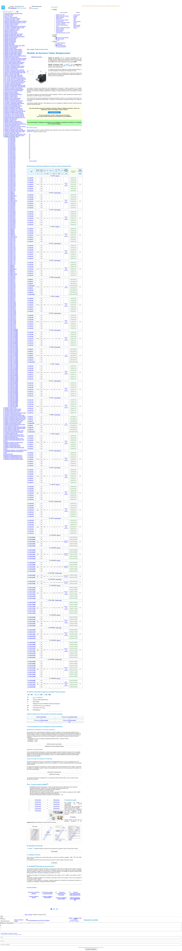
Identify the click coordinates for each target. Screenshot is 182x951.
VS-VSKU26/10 (11, 150)
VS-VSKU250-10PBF (13, 394)
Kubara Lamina (76, 26)
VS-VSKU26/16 (11, 154)
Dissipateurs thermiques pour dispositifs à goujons (13, 452)
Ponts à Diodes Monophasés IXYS (13, 104)
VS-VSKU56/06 (11, 212)
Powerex (75, 27)
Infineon (75, 17)
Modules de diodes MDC (10, 41)
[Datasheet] (80, 184)
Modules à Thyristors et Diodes (62, 16)
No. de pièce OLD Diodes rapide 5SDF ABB (15, 81)
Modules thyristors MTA (10, 40)
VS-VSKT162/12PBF (13, 344)
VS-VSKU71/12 (11, 252)
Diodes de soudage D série (11, 31)
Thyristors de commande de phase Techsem (14, 66)
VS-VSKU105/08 (12, 314)
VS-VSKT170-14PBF (13, 359)
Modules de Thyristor (60, 14)
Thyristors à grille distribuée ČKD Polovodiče (15, 85)
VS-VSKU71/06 (11, 248)
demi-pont (57, 175)
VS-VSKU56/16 (11, 219)
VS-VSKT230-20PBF (13, 374)
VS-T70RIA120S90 (12, 237)
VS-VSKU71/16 (11, 254)
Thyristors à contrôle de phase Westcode (14, 100)
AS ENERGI (35, 8)
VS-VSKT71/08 (11, 240)
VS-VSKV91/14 (11, 299)
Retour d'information (61, 45)
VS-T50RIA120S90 (12, 201)
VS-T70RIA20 (11, 229)
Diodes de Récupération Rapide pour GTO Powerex (13, 440)
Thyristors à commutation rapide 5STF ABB (15, 71)
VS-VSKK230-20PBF (13, 380)
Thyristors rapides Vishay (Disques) (13, 127)
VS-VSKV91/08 (11, 296)
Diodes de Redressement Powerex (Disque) (14, 436)
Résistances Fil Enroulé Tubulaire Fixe (13, 457)
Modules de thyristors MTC (11, 37)
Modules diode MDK (10, 43)
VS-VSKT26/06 (11, 139)
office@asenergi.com (36, 6)
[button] (52, 6)
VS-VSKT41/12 (11, 170)
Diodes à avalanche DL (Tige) (11, 30)
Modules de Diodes (60, 17)
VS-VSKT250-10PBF (13, 384)
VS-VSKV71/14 (11, 262)
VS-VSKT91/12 (11, 280)
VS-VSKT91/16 (11, 283)
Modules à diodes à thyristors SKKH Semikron (15, 55)
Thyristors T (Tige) (9, 14)
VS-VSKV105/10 (12, 324)
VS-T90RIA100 (11, 271)
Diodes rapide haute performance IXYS (14, 122)
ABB (74, 20)
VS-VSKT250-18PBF (13, 389)
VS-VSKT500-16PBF (13, 406)
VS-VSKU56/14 (11, 217)
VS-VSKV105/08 (12, 323)
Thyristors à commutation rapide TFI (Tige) (14, 27)
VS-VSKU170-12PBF (13, 365)
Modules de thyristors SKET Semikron (13, 52)
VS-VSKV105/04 (12, 320)
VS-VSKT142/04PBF (13, 335)
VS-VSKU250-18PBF (13, 400)
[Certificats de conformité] (73, 817)
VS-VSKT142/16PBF (13, 341)
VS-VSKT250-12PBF (13, 385)
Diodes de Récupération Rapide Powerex (14, 438)
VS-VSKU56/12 (11, 216)
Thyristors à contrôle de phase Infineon (13, 88)
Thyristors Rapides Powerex (11, 433)
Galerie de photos (60, 38)
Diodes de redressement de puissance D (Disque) (16, 21)
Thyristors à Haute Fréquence (62, 25)
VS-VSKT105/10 (12, 306)
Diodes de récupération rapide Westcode (14, 112)
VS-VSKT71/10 (11, 242)
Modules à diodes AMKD (10, 48)
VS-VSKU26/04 (11, 147)
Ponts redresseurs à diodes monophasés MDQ (15, 428)
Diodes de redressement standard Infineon (14, 89)
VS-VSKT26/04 (11, 138)
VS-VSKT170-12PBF (13, 357)
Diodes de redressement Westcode (12, 107)
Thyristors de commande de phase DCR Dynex (15, 124)
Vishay (74, 18)
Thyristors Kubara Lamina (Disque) (13, 410)
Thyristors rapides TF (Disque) (12, 23)
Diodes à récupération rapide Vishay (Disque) (15, 130)
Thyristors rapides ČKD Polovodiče (13, 84)
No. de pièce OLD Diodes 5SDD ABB (14, 76)
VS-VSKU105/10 (12, 315)
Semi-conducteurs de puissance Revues (13, 13)
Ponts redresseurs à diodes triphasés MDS (14, 430)
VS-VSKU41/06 (11, 175)
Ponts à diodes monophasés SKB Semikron (14, 62)
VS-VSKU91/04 (11, 284)
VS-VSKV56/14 (11, 226)
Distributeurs (13, 8)
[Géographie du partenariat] (54, 851)
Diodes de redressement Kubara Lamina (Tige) (15, 418)
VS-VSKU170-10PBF (13, 364)
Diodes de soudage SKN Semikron (13, 61)
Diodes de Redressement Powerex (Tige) (14, 434)
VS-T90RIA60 (11, 267)
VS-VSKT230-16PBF (13, 371)
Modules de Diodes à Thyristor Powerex (14, 442)
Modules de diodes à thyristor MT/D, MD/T (15, 36)
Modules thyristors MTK (10, 39)
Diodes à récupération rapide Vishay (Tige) (14, 135)
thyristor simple (57, 277)
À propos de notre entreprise (63, 37)
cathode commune (57, 192)
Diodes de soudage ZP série (11, 32)
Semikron (75, 16)
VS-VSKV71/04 (11, 256)
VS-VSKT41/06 (11, 166)
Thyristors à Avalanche (60, 23)
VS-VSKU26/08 (11, 149)
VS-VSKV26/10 (11, 159)
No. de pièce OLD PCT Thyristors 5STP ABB (15, 79)
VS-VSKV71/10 (11, 260)
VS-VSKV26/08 (11, 158)
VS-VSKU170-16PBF (13, 368)
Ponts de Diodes (59, 31)
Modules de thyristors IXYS (11, 118)
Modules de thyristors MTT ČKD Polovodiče (15, 86)
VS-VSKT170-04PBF (13, 353)
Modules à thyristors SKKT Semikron (13, 50)
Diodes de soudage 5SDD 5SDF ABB (13, 75)
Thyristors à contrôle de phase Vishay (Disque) (15, 126)
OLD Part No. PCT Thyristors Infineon (14, 90)
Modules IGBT (59, 18)
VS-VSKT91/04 (11, 275)
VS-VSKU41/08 (11, 176)
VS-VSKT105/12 (12, 307)
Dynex (74, 23)
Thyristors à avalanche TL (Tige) (12, 28)
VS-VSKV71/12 (11, 261)
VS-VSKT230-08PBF (13, 369)
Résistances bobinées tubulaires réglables (14, 459)
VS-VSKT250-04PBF (13, 382)
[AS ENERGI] (3, 9)
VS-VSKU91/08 (11, 287)
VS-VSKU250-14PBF (13, 397)
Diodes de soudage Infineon (11, 91)
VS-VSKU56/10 (11, 215)
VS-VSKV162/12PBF (13, 351)
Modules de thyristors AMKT (11, 46)
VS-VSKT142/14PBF (13, 339)
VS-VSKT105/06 (12, 303)
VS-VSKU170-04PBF (13, 361)
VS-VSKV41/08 (11, 185)
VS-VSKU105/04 (12, 311)
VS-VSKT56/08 (11, 204)
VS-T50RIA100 (11, 198)
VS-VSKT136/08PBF (13, 330)
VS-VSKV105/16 (12, 328)
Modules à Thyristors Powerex (12, 443)
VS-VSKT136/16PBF (13, 334)
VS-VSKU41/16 (11, 181)
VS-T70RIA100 (11, 234)
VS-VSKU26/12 (11, 152)
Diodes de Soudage (60, 30)
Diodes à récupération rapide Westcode (13, 108)
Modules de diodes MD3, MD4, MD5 (13, 35)
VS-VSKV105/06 (12, 321)
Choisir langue (22, 8)
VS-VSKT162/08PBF (13, 343)
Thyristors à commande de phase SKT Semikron (16, 58)
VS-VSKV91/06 (11, 294)
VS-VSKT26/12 (11, 143)
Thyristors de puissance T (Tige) (12, 19)
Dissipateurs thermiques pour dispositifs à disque (16, 450)
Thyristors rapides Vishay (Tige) (12, 132)
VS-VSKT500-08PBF (13, 402)
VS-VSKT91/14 (11, 281)
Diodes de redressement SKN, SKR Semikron (15, 59)
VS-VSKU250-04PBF (13, 392)
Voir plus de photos (33, 160)
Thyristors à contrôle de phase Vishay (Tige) (15, 131)
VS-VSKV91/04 (11, 293)
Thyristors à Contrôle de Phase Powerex (14, 432)
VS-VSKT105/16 (12, 310)
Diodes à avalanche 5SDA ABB (12, 73)
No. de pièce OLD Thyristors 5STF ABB (14, 80)
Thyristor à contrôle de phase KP (12, 64)
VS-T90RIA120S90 (12, 274)
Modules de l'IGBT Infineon (11, 97)
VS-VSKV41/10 (11, 186)
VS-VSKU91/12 (11, 289)
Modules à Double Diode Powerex (12, 446)
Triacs (57, 26)
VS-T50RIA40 (11, 193)
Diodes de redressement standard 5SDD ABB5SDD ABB (47, 898)
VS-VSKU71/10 (11, 251)
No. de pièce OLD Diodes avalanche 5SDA (15, 77)
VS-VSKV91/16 (11, 301)
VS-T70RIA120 (11, 235)
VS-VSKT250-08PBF (13, 383)
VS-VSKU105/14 (12, 317)
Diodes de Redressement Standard (63, 27)
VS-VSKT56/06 (11, 203)
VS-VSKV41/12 (11, 188)
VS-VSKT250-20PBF (13, 391)
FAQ (58, 40)
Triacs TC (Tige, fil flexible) (11, 17)
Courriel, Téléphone (61, 42)
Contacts (54, 41)
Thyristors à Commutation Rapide (63, 22)
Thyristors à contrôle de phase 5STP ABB (14, 70)
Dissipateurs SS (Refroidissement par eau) (12, 456)
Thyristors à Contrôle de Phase (62, 19)
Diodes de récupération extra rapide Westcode (15, 111)
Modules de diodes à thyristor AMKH (13, 49)
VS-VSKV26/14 (11, 162)
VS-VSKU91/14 (11, 290)
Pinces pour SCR (9, 454)
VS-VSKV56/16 (11, 228)
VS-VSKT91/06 (11, 276)
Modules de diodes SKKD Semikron (13, 53)
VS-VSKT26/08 (11, 140)
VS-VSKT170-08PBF (13, 355)
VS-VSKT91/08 (11, 278)
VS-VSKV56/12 (11, 225)
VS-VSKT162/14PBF (13, 346)
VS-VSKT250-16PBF (13, 388)
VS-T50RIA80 (11, 197)
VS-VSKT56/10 (11, 206)
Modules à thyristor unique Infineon (13, 98)
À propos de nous (54, 35)
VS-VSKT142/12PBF (13, 338)
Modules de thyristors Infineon (12, 93)
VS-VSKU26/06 (11, 148)
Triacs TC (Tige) (8, 16)
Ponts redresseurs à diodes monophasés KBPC (15, 427)
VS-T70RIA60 (11, 231)
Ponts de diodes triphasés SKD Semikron (14, 63)
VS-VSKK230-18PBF (13, 379)
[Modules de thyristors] (36, 57)
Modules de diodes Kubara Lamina (13, 423)
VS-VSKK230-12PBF (13, 377)
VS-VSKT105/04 (12, 302)
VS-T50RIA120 (11, 199)
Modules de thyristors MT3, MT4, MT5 (14, 34)
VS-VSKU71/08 (11, 249)
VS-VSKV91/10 (11, 297)
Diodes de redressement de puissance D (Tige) (15, 22)
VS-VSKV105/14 (12, 326)
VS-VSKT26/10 (11, 141)
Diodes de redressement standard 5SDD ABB (15, 72)
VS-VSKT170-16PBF (13, 360)
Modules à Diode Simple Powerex (12, 445)
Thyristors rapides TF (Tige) (11, 25)
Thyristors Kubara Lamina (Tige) (12, 411)
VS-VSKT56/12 (11, 207)
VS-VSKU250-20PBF (13, 401)
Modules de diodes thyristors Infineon (13, 94)
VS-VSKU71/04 (11, 247)
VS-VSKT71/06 (11, 239)
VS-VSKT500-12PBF (13, 403)
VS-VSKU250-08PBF (13, 393)
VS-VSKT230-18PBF (13, 373)
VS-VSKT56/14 (11, 208)
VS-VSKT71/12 (11, 243)
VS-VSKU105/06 (12, 312)
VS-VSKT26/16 (11, 145)
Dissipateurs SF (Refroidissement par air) (12, 455)
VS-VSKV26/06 (11, 157)
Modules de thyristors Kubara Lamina (13, 421)
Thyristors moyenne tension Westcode (13, 102)
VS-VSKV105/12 (12, 325)
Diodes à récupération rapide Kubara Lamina (15, 419)
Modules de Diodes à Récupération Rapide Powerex (13, 448)
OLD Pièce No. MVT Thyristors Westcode (14, 115)
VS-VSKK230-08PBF (13, 375)
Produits (54, 9)
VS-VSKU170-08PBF (13, 362)
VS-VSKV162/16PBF (13, 352)
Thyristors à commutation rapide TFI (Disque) (15, 26)
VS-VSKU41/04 (11, 174)
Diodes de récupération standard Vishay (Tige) (15, 134)
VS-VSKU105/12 (12, 316)
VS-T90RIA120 (11, 272)
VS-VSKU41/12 (11, 179)
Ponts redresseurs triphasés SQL (12, 429)
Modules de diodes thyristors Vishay (13, 409)
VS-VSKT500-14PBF (13, 405)
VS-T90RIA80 (11, 270)
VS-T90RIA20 (11, 265)
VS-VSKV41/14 (11, 189)
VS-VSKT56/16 (11, 210)
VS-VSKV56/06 (11, 221)
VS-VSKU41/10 (11, 177)
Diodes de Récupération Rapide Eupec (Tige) (15, 117)
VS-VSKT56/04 (11, 202)
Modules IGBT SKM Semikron (12, 57)
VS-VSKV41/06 (11, 184)
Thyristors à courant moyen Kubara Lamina (14, 415)
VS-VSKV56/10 (11, 224)
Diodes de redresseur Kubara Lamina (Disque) (15, 416)
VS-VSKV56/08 (11, 222)
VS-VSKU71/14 (11, 253)
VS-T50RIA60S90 (12, 195)
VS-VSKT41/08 (11, 167)
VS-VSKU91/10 (11, 288)
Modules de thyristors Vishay (12, 136)
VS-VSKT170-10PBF (13, 356)
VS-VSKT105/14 (12, 308)
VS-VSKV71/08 (11, 258)
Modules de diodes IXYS (10, 120)
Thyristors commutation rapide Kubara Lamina (15, 412)
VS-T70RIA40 (11, 230)
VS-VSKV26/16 (11, 163)
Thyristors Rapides (60, 21)
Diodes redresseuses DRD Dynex (12, 125)
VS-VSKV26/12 (11, 161)
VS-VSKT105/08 (12, 305)
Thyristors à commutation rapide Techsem (14, 67)
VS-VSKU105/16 (12, 319)
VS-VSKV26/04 (11, 156)
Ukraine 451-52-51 (17, 6)
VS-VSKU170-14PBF (13, 366)
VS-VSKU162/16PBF (13, 350)
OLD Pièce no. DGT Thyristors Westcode (14, 116)
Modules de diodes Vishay (11, 407)
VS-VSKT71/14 (11, 244)
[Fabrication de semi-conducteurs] (38, 800)
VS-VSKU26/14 (11, 153)
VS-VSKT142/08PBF (13, 337)
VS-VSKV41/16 (11, 190)
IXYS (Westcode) (77, 21)
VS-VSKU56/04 (11, 211)
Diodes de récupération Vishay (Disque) (14, 129)
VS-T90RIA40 (11, 266)
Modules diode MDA (10, 44)
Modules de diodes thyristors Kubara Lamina (15, 424)
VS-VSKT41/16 (11, 172)
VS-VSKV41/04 (11, 183)
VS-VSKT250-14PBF (13, 387)
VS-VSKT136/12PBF (13, 332)
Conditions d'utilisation (74, 920)
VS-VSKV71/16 (11, 263)
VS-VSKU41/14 (11, 180)
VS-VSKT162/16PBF (13, 347)
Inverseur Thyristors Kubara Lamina (13, 414)
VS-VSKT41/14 (11, 171)
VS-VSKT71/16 (11, 246)
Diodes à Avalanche (60, 28)
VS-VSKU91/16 (11, 292)
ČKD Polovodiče (76, 25)
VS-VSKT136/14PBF (13, 333)
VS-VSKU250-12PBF (13, 396)
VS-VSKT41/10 (11, 168)
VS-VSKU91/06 (11, 285)
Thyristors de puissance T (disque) (12, 18)
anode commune (57, 209)
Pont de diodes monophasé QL (12, 425)
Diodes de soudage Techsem (11, 68)
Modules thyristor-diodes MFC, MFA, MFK (15, 45)
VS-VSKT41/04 (11, 165)
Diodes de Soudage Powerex (11, 437)
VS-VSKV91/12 (11, 298)
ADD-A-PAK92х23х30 (66, 184)
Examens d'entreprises (61, 46)
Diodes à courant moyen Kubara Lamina (14, 420)
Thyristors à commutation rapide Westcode (14, 103)
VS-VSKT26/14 (11, 144)
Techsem (75, 22)
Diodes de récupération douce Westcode (14, 109)
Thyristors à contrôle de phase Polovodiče (14, 82)
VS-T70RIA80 (11, 233)
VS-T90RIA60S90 (12, 269)
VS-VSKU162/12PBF (13, 348)
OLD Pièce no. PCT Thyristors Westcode (14, 113)
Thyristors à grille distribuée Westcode (13, 106)
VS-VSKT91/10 (11, 279)
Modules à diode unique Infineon (12, 99)
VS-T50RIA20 (11, 192)
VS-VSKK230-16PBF (13, 378)
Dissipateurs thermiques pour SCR (63, 32)
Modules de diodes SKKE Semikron (13, 54)
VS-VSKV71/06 (11, 257)
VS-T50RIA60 (11, 194)
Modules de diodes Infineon (11, 95)
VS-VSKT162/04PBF (13, 342)
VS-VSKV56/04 (11, 220)
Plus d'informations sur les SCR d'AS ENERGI (39, 920)
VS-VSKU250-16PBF (13, 398)
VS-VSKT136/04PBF (13, 329)
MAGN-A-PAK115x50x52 (66, 593)
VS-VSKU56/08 (11, 213)
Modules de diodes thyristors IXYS (13, 121)
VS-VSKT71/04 (11, 238)
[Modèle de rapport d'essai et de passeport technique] (54, 842)
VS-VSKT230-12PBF (13, 370)
